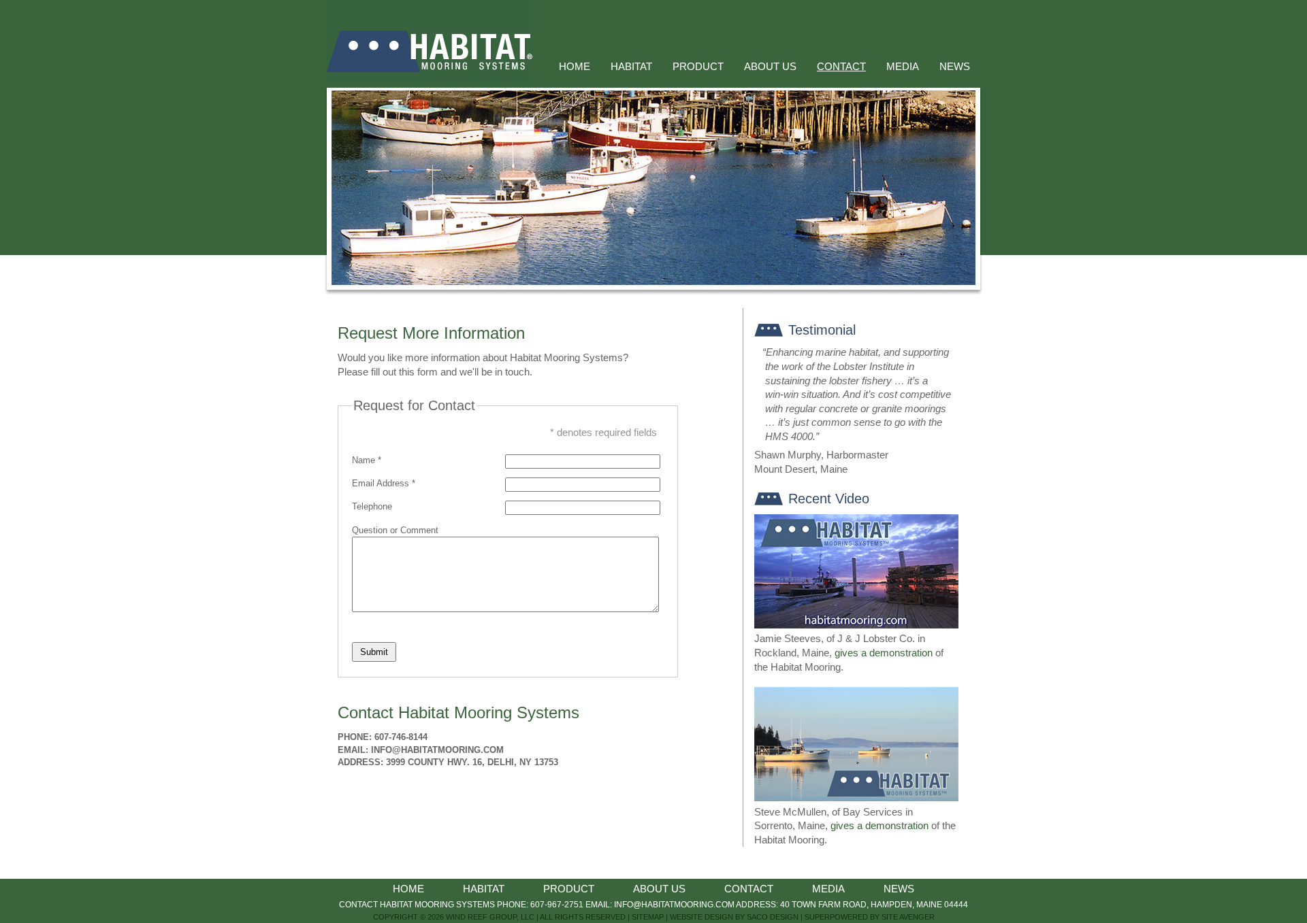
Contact (841, 66)
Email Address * (383, 483)
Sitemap (648, 917)
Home (574, 66)
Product (698, 66)
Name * (366, 460)
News (954, 66)
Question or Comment (395, 530)
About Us (770, 66)
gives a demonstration (884, 653)
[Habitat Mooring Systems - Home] (429, 80)
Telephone (372, 506)
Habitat (631, 66)
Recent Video (828, 498)
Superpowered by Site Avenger (870, 917)
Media (902, 66)
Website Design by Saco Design (734, 917)
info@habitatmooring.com (437, 750)
